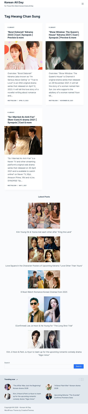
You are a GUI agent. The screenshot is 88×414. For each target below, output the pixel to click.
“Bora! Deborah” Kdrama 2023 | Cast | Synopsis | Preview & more (20, 35)
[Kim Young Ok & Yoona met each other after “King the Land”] (44, 215)
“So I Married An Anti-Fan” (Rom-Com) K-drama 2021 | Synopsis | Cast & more (22, 120)
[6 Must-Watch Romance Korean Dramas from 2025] (44, 279)
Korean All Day (14, 2)
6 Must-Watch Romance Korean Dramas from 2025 (44, 292)
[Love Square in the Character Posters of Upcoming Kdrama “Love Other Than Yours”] (44, 249)
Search (7, 363)
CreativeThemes (27, 410)
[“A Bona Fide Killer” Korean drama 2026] (49, 387)
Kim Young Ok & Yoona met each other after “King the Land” (44, 232)
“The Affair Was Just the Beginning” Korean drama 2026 (27, 387)
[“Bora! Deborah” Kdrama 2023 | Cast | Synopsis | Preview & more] (23, 55)
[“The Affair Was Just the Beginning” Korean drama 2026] (7, 387)
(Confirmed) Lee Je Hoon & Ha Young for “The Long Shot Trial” (44, 326)
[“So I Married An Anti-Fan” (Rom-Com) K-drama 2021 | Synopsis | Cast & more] (23, 140)
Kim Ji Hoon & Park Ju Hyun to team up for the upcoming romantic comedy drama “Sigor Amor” (27, 396)
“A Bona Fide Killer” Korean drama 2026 (67, 387)
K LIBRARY (11, 27)
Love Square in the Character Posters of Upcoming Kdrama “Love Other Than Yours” (44, 266)
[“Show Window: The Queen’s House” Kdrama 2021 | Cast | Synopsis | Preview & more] (65, 55)
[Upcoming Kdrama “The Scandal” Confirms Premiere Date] (49, 396)
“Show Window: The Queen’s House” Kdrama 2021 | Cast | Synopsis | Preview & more (64, 35)
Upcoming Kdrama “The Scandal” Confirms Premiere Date (67, 396)
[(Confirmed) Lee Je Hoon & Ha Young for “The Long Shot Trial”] (44, 309)
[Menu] (83, 4)
